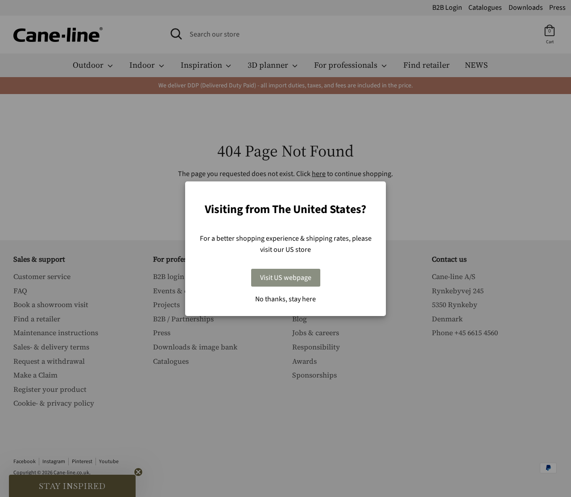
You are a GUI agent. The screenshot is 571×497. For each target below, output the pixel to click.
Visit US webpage (285, 278)
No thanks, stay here (285, 299)
